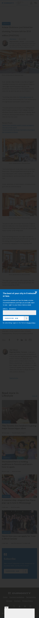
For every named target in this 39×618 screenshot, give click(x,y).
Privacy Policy (31, 323)
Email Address (9, 309)
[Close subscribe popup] (36, 292)
